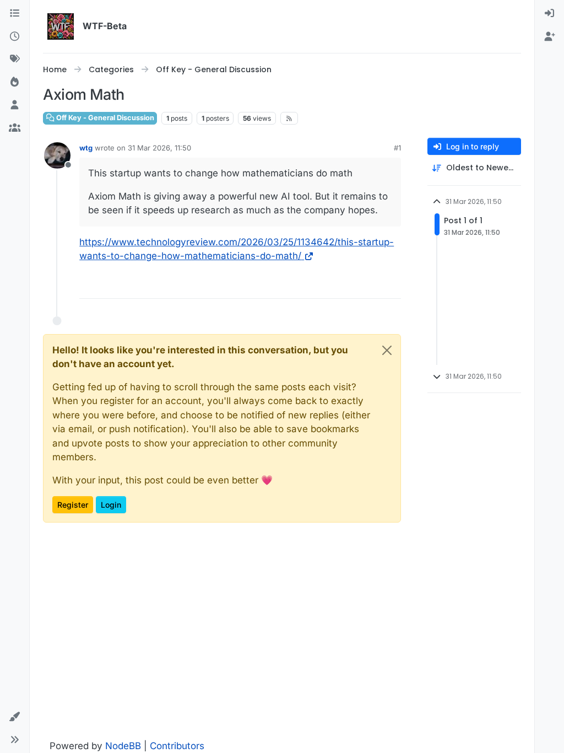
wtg (86, 147)
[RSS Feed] (289, 118)
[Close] (386, 350)
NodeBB (123, 745)
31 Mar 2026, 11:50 (159, 147)
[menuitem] (549, 13)
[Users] (14, 105)
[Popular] (14, 82)
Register (72, 504)
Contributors (177, 745)
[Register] (549, 37)
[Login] (549, 13)
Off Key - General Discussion (104, 118)
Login (111, 504)
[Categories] (14, 13)
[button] (14, 717)
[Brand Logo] (60, 26)
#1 (397, 147)
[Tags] (14, 59)
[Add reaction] (391, 285)
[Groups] (14, 128)
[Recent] (14, 37)
